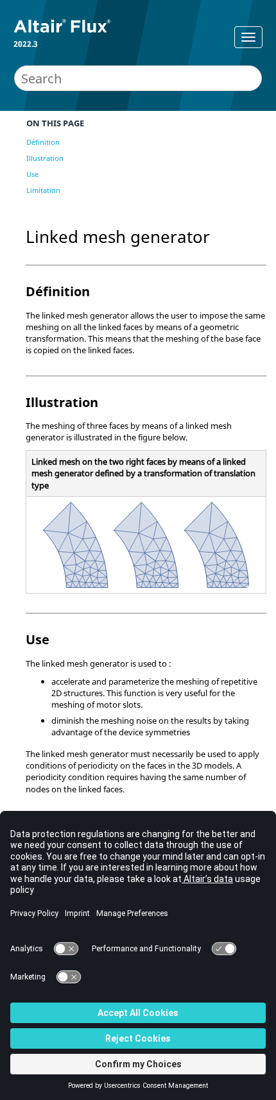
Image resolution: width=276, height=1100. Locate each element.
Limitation (43, 190)
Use (32, 174)
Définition (43, 142)
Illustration (45, 158)
